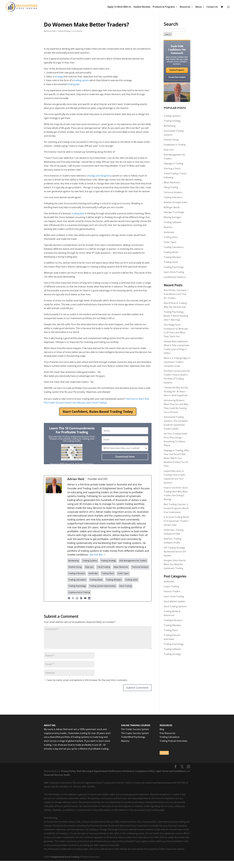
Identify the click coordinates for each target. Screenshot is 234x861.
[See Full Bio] (104, 555)
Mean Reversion (172, 182)
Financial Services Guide (57, 774)
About (198, 7)
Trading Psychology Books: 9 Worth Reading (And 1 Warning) (176, 315)
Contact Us (212, 7)
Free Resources (167, 733)
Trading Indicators (173, 197)
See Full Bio (96, 554)
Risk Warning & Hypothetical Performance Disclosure (105, 771)
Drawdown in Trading (175, 144)
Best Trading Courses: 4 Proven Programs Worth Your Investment (176, 508)
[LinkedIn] (89, 598)
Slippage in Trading (173, 163)
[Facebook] (69, 598)
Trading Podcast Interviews (173, 740)
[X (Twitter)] (73, 598)
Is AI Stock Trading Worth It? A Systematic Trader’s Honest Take (176, 521)
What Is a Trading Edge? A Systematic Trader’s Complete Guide (177, 362)
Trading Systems (172, 115)
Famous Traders (172, 591)
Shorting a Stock (172, 168)
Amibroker (169, 232)
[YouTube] (85, 598)
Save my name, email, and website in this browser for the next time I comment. (87, 680)
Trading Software (172, 222)
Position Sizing (171, 139)
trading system (81, 80)
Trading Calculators (174, 247)
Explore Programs (177, 70)
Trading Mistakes (172, 257)
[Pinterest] (81, 598)
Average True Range (174, 212)
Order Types (170, 242)
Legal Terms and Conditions (171, 771)
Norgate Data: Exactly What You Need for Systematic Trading (175, 564)
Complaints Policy (145, 771)
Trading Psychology (174, 267)
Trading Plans (171, 237)
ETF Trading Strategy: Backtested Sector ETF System (175, 551)
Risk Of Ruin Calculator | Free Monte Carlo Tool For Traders (176, 294)
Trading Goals (171, 262)
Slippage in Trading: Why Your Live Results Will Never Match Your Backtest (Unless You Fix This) (176, 458)
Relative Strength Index (175, 202)
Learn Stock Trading (174, 272)
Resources (185, 7)
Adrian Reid (51, 31)
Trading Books (171, 252)
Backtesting (170, 125)
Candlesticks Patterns (175, 277)
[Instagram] (77, 598)
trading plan (73, 84)
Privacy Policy (68, 771)
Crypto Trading (171, 586)
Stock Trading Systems (175, 606)
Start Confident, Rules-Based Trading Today (98, 411)
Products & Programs (164, 7)
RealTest (168, 227)
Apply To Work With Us (119, 7)
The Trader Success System (135, 729)
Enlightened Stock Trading (65, 856)
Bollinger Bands (172, 207)
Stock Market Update (174, 601)
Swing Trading (171, 187)
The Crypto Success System (135, 733)
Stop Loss (169, 149)
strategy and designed (98, 175)
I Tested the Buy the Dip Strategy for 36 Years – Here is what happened (176, 391)
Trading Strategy (64, 31)
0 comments (77, 31)
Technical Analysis (173, 192)
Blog (162, 729)
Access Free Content (176, 77)
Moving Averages (172, 217)
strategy (59, 76)
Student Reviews (141, 7)
